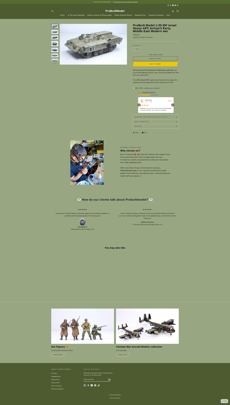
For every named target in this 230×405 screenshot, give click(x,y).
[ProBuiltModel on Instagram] (85, 385)
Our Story (54, 373)
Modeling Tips (140, 15)
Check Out (122, 354)
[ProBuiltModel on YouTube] (92, 385)
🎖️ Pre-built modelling (76, 15)
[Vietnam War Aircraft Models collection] (147, 326)
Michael (147, 100)
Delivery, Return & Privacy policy (99, 15)
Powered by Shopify (115, 398)
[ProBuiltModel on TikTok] (99, 385)
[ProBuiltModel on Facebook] (88, 385)
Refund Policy (55, 380)
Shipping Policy (55, 376)
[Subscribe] (109, 379)
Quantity (137, 45)
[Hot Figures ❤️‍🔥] (82, 326)
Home (62, 15)
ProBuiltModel (115, 10)
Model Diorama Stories (123, 15)
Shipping (135, 37)
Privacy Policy (55, 383)
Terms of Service (56, 386)
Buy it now (155, 64)
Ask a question (141, 121)
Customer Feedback (156, 15)
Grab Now (58, 354)
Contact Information (57, 389)
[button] (139, 104)
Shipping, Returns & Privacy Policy (151, 117)
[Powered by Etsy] (170, 101)
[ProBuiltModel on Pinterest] (95, 385)
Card (168, 15)
